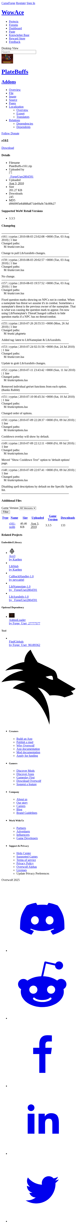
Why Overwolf (25, 745)
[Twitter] (42, 1221)
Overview (15, 89)
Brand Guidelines (26, 812)
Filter (5, 511)
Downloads (68, 517)
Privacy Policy (25, 863)
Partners (21, 828)
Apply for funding (27, 755)
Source (13, 99)
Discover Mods (25, 770)
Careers (20, 806)
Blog (19, 809)
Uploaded (38, 517)
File (11, 93)
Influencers (23, 834)
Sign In (31, 3)
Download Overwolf (28, 780)
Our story (22, 802)
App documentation (28, 748)
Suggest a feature (26, 784)
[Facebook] (42, 1085)
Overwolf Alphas (26, 866)
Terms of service (26, 860)
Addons (8, 81)
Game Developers (27, 838)
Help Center (23, 853)
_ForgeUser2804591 (21, 176)
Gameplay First (25, 777)
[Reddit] (42, 1018)
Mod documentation (28, 752)
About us (21, 799)
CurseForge (8, 3)
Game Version (53, 517)
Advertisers (23, 831)
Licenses (21, 870)
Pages (12, 103)
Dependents (23, 127)
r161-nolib (12, 525)
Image (12, 96)
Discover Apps (25, 774)
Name (14, 517)
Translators (22, 116)
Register (21, 3)
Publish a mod (24, 742)
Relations (14, 120)
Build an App (24, 738)
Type (5, 517)
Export (20, 113)
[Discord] (42, 950)
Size (25, 517)
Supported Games (27, 856)
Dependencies (24, 123)
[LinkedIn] (42, 1153)
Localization (16, 106)
